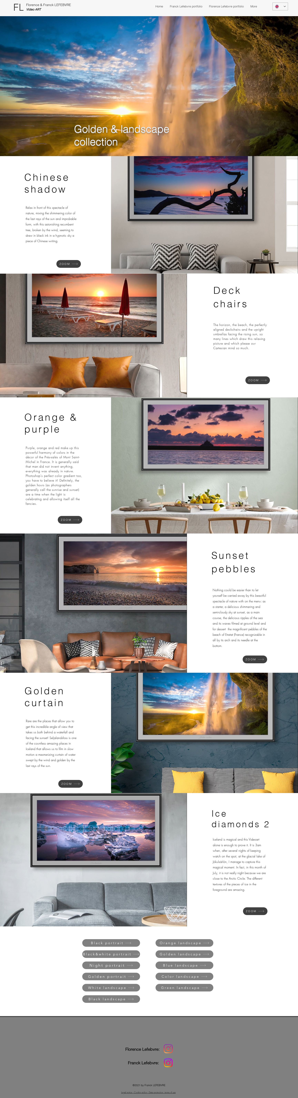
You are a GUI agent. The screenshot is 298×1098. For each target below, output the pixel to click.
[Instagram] (168, 1048)
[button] (253, 6)
